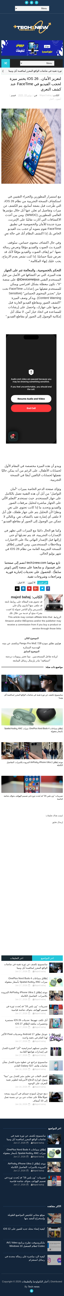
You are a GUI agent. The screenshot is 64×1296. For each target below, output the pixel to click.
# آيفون (31, 582)
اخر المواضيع (47, 958)
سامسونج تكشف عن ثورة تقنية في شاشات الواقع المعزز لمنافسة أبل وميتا (33, 696)
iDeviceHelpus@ (28, 279)
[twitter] (26, 2)
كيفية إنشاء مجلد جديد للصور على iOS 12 (24, 1228)
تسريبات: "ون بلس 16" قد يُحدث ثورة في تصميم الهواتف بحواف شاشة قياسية (33, 797)
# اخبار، (20, 582)
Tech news (33, 1286)
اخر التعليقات (16, 958)
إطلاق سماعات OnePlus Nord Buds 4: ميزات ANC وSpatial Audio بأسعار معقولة (33, 730)
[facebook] (36, 2)
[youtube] (31, 2)
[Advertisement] (32, 920)
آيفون (58, 99)
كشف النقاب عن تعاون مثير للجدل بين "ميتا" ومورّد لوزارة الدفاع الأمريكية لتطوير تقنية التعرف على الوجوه (25, 1080)
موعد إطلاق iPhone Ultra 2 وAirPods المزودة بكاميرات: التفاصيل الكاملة (35, 763)
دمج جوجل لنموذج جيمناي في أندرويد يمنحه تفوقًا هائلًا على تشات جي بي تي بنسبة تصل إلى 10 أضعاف (25, 1097)
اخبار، (51, 99)
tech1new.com (36, 562)
